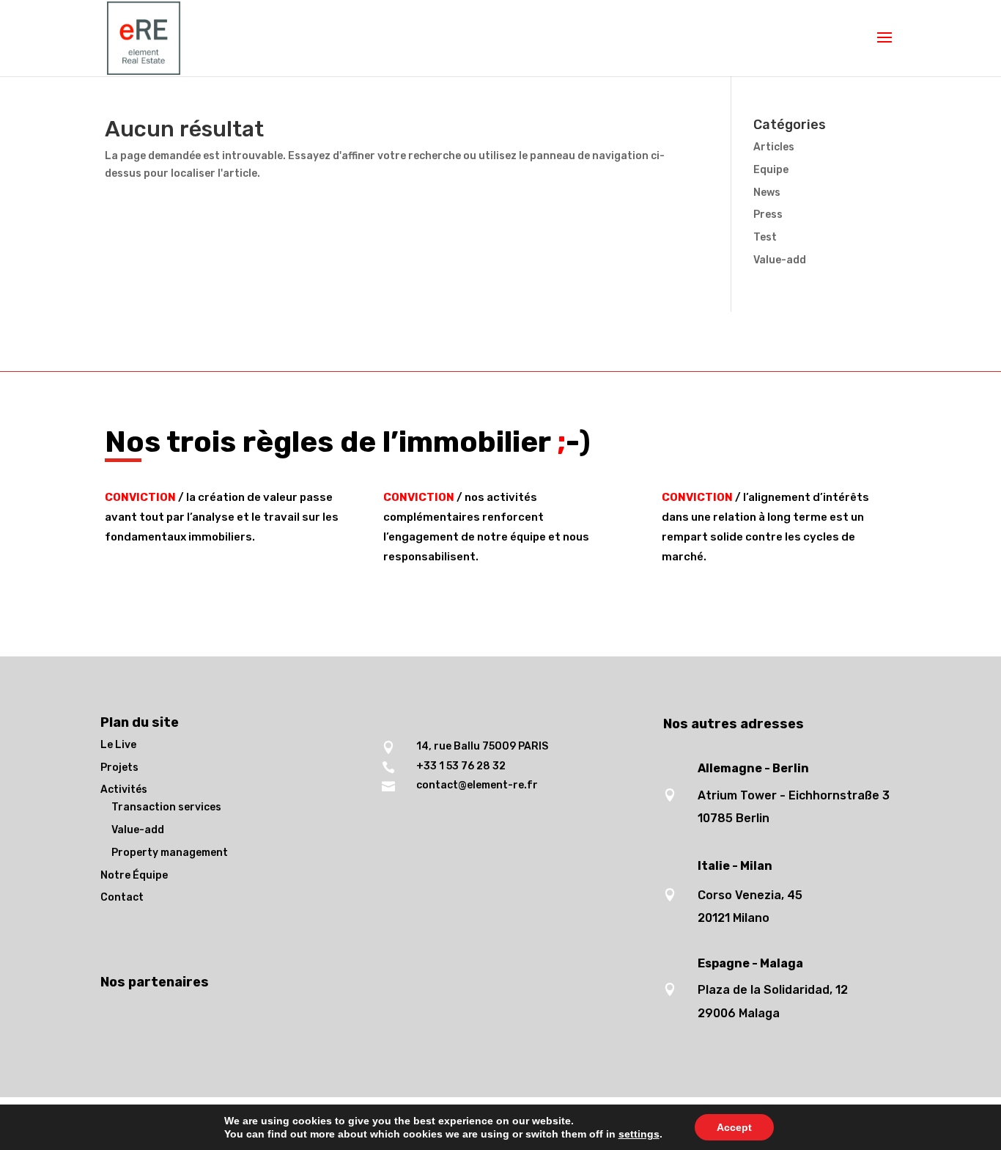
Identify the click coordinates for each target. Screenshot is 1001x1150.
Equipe (770, 170)
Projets (119, 767)
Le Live (118, 745)
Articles (773, 147)
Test (765, 237)
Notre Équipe (134, 875)
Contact (122, 897)
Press (768, 214)
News (766, 192)
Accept (734, 1127)
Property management (169, 852)
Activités (123, 789)
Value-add (779, 260)
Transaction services (166, 807)
